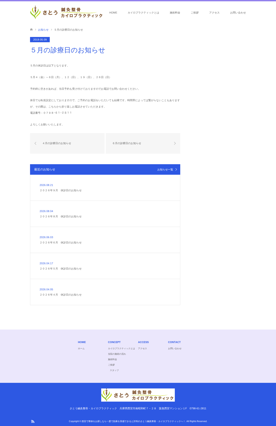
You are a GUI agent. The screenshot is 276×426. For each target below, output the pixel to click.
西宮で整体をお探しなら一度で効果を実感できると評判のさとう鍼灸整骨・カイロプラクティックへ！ (133, 421)
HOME (113, 12)
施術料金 (175, 12)
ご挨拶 (195, 12)
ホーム (81, 348)
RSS (32, 421)
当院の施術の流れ (117, 354)
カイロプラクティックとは (143, 12)
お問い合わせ (238, 12)
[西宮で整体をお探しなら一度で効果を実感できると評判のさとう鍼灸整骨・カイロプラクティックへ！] (103, 12)
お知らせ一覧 (165, 169)
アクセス (214, 12)
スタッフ (114, 370)
